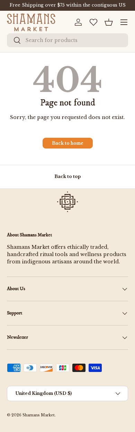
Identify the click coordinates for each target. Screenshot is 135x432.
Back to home (67, 143)
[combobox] (67, 40)
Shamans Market (38, 415)
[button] (108, 22)
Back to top (67, 176)
